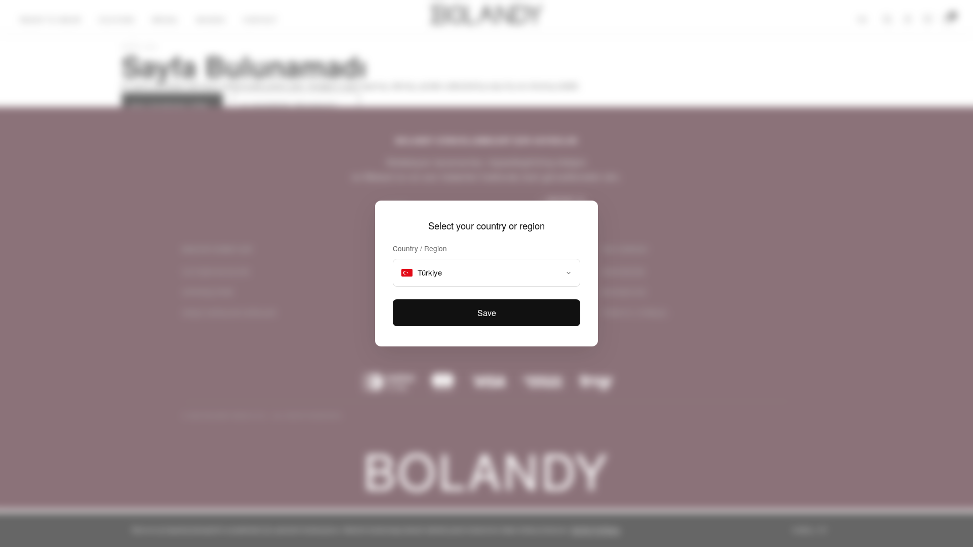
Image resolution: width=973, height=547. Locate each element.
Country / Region (420, 248)
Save (486, 313)
